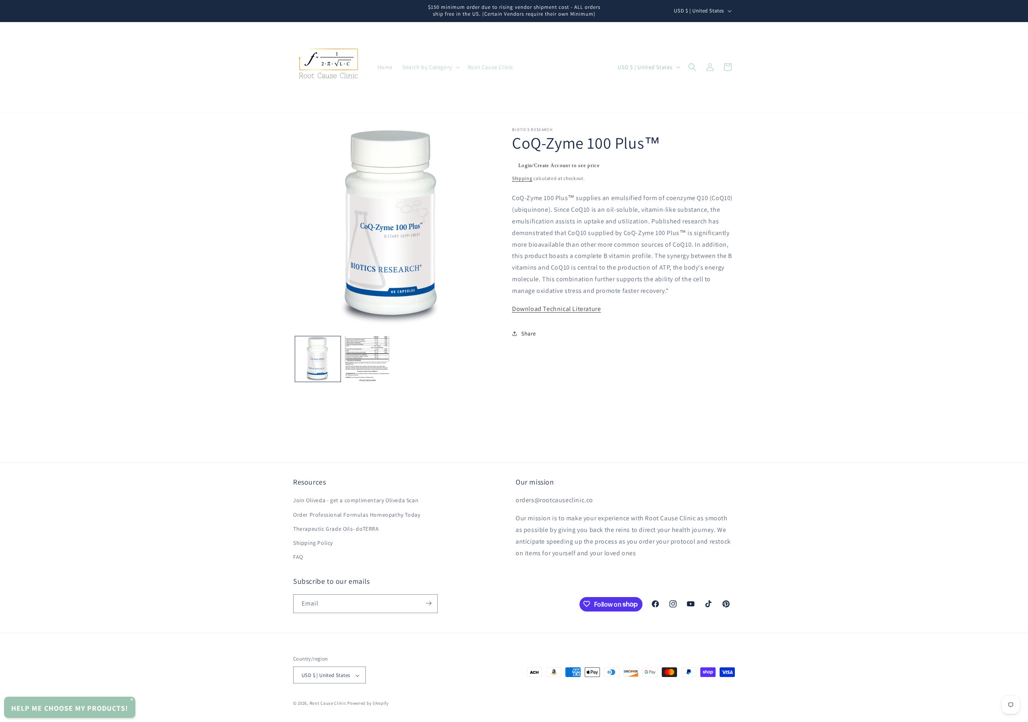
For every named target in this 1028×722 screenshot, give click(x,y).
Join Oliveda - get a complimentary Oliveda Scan (355, 500)
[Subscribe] (428, 603)
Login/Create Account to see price (559, 165)
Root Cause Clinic (328, 703)
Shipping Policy (313, 542)
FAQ (298, 557)
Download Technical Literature (556, 308)
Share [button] (528, 333)
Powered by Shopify (368, 703)
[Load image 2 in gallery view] (367, 359)
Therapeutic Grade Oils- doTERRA (336, 528)
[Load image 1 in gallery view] (318, 359)
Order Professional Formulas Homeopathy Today (356, 514)
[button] (430, 67)
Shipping (522, 178)
